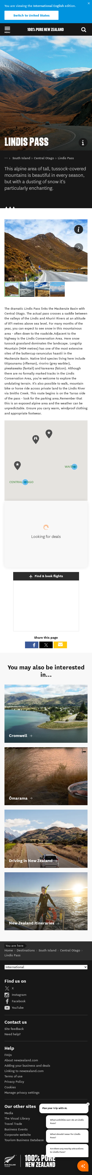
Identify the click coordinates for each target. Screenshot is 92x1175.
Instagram (18, 995)
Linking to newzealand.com (24, 1071)
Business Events (16, 1129)
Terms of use (13, 1076)
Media (8, 1113)
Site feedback (14, 1029)
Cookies (10, 1087)
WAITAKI (71, 467)
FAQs (8, 1055)
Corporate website (17, 1135)
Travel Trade (13, 1124)
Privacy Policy (14, 1082)
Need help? (12, 1034)
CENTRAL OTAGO (21, 482)
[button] (7, 29)
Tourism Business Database (24, 1140)
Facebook (18, 1001)
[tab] (11, 289)
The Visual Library (17, 1118)
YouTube (17, 1008)
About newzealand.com (21, 1060)
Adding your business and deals (27, 1066)
